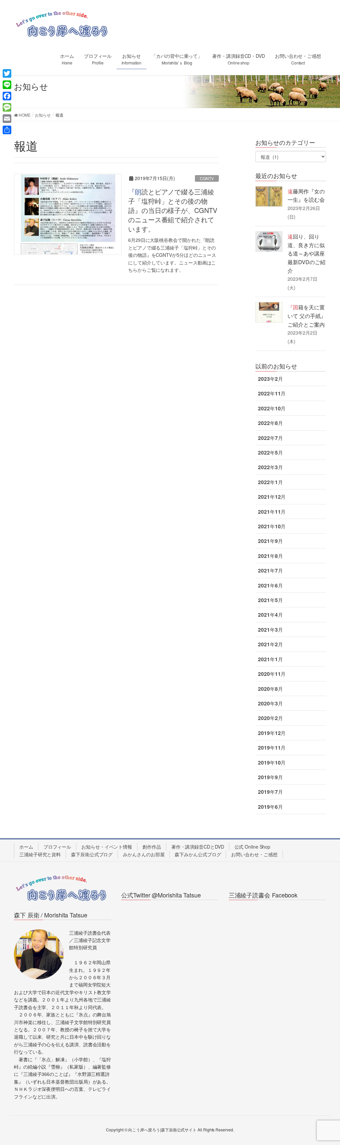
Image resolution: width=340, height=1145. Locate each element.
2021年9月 (270, 541)
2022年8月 (270, 423)
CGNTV (207, 178)
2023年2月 (270, 378)
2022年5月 (270, 452)
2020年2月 (270, 718)
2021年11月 (272, 511)
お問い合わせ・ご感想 (254, 854)
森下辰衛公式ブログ (92, 854)
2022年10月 (272, 408)
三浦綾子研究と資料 (40, 854)
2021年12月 (272, 496)
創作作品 (151, 846)
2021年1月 (270, 659)
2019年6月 (270, 806)
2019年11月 (272, 747)
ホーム (26, 846)
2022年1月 (270, 482)
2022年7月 (270, 438)
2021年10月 (272, 526)
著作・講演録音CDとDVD (197, 846)
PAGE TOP (325, 1104)
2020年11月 (272, 673)
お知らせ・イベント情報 (106, 846)
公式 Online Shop (252, 846)
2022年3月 (270, 467)
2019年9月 (270, 777)
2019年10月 (272, 762)
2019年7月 (270, 791)
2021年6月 (270, 585)
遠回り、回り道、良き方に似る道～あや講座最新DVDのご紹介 (306, 253)
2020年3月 (270, 703)
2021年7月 (270, 570)
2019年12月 (272, 733)
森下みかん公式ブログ (198, 854)
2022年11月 (272, 393)
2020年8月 (270, 688)
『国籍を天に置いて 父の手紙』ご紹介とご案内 (307, 315)
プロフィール (57, 846)
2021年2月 (270, 644)
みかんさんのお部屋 (143, 854)
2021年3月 (270, 629)
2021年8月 (270, 556)
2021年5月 (270, 600)
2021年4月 (270, 614)
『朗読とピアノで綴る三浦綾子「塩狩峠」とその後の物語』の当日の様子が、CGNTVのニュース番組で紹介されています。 (172, 210)
